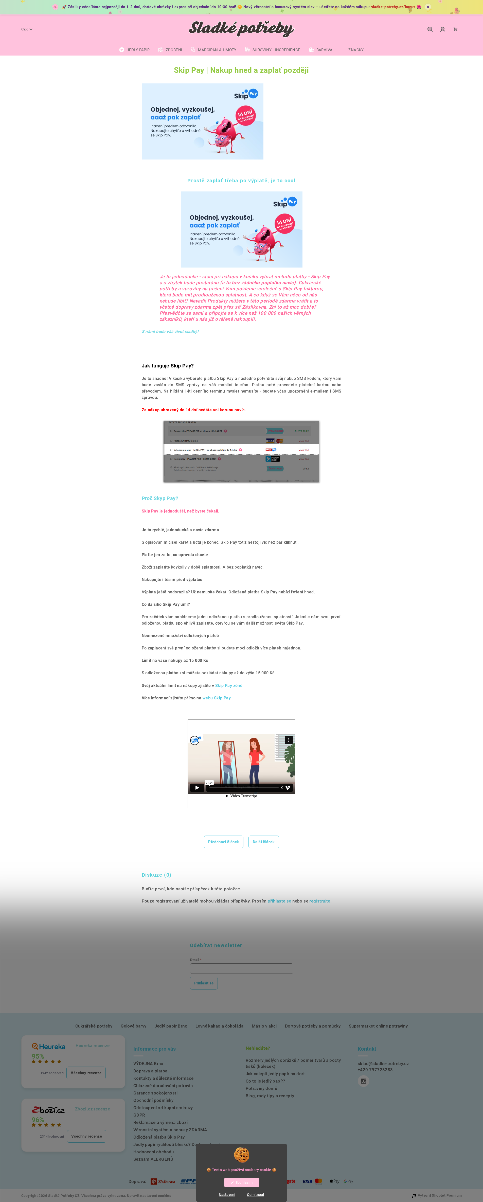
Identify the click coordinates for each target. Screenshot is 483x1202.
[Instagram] (363, 1081)
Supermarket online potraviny (378, 1026)
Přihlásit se (203, 983)
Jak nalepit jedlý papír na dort (275, 1073)
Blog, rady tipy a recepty (270, 1095)
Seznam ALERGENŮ (153, 1159)
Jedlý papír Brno (171, 1026)
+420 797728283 (375, 1069)
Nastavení (227, 1195)
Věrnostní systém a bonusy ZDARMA (170, 1129)
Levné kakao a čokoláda (219, 1026)
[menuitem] (134, 50)
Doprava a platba (150, 1070)
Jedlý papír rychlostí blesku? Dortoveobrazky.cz (181, 1144)
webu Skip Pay (217, 698)
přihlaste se (279, 901)
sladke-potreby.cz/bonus (393, 7)
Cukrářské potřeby (94, 1026)
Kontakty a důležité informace (163, 1078)
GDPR (139, 1115)
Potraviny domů (261, 1088)
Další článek (264, 842)
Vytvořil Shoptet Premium (440, 1195)
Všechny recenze (86, 1073)
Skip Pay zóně (228, 685)
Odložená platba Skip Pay (159, 1137)
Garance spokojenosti (155, 1092)
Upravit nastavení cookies (149, 1196)
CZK (24, 29)
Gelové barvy (134, 1026)
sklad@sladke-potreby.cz (383, 1063)
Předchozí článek (223, 842)
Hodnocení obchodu (153, 1151)
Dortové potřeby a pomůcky (313, 1026)
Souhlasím (244, 1182)
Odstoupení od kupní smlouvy (163, 1107)
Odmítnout (255, 1195)
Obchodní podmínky (153, 1100)
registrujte (319, 901)
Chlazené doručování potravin (163, 1085)
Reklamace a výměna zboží (160, 1122)
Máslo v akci (264, 1026)
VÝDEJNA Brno (148, 1063)
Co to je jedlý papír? (265, 1081)
